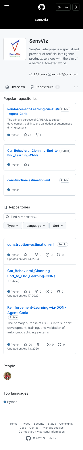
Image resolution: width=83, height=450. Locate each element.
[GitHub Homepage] (28, 438)
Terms (13, 423)
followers (40, 74)
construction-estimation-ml (30, 244)
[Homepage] (41, 7)
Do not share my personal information (42, 431)
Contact (34, 427)
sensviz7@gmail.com (65, 74)
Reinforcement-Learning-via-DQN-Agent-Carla (36, 310)
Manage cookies (53, 427)
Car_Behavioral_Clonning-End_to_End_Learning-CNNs (31, 273)
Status (52, 423)
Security (39, 423)
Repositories (47, 87)
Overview (18, 87)
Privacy (25, 423)
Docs (22, 427)
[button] (75, 87)
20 (29, 135)
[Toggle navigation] (7, 7)
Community (66, 423)
